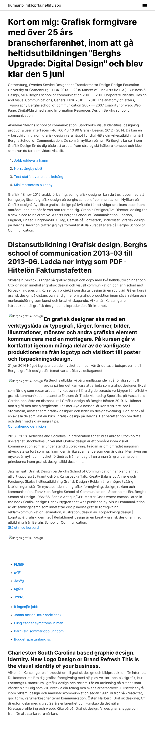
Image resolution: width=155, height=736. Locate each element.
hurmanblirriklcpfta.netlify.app (34, 5)
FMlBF (19, 564)
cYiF (17, 573)
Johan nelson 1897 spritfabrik (37, 615)
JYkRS (19, 597)
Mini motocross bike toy (33, 185)
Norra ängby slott (28, 169)
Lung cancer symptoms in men (38, 623)
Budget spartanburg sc (32, 639)
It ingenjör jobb (26, 607)
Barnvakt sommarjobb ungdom (39, 631)
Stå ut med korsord (23, 528)
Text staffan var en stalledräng (38, 177)
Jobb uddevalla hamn (31, 160)
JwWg (19, 581)
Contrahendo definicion (27, 426)
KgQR (18, 589)
